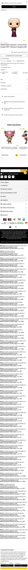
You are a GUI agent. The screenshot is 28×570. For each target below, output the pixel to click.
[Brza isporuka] (23, 129)
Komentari (3, 82)
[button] (5, 73)
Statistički (11, 563)
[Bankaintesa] (15, 223)
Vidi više (3, 69)
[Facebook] (2, 177)
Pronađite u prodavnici (6, 85)
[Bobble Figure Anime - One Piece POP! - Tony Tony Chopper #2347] (9, 137)
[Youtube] (9, 177)
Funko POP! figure (5, 43)
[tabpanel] (14, 27)
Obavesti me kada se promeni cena (20, 52)
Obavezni (4, 563)
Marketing (17, 563)
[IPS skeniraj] (16, 226)
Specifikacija (4, 89)
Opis (2, 79)
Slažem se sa (10, 173)
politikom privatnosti (13, 173)
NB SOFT (17, 241)
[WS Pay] (3, 223)
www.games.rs (7, 241)
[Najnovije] (2, 128)
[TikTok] (13, 177)
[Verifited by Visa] (10, 226)
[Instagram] (5, 177)
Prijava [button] (14, 6)
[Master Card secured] (26, 223)
